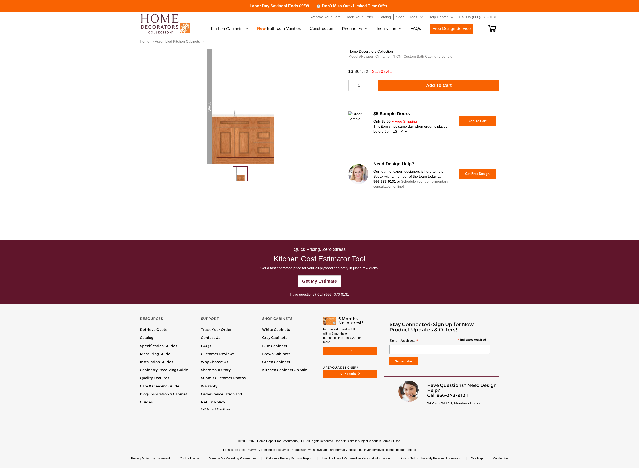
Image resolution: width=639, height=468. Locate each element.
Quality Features (154, 378)
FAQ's (206, 346)
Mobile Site (500, 458)
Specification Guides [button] (158, 346)
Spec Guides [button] (406, 17)
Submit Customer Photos (223, 378)
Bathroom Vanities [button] (279, 28)
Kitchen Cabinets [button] (227, 28)
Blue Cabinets (274, 346)
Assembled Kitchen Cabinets (177, 41)
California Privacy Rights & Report (289, 458)
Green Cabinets (276, 362)
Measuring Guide (155, 354)
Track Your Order (216, 329)
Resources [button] (352, 28)
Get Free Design (477, 174)
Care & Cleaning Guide (159, 386)
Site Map (477, 458)
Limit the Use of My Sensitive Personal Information (356, 458)
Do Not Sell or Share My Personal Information (430, 458)
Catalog (146, 337)
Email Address (437, 341)
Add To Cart (439, 85)
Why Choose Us (214, 362)
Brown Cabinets (276, 354)
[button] (492, 28)
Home (144, 41)
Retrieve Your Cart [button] (325, 17)
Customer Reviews (217, 354)
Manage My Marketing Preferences (232, 458)
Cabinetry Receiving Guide (164, 370)
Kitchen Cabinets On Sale (284, 370)
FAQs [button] (416, 28)
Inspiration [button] (386, 28)
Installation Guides (156, 362)
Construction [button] (321, 28)
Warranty (209, 386)
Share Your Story (216, 370)
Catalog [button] (384, 17)
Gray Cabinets (274, 337)
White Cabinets (276, 329)
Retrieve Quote (153, 329)
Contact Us (210, 337)
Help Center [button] (438, 17)
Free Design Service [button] (451, 28)
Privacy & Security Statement (150, 458)
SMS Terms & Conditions (215, 409)
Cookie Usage (189, 458)
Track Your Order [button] (359, 17)
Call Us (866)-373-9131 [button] (478, 17)
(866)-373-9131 (336, 294)
